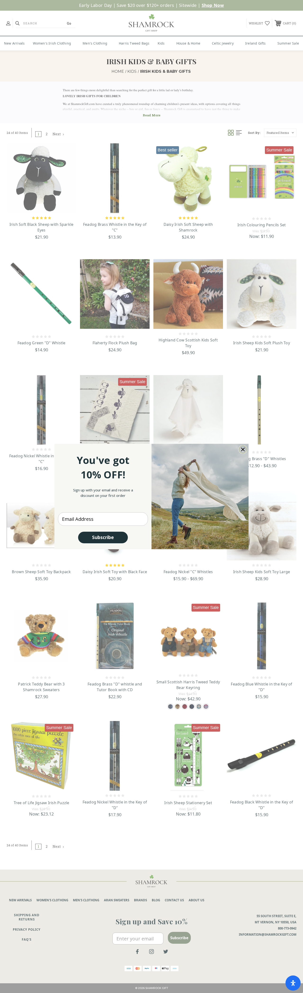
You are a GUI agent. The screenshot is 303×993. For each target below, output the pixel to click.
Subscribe (103, 537)
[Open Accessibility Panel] (293, 983)
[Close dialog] (243, 449)
